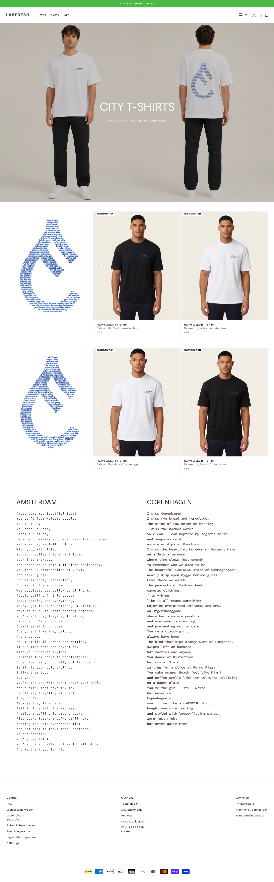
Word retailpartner (133, 821)
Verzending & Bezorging (15, 817)
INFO (67, 15)
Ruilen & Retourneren (20, 825)
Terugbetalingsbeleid (250, 815)
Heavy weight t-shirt (112, 325)
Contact (12, 797)
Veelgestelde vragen (19, 809)
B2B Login (13, 843)
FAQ (9, 803)
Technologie (129, 803)
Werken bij (243, 797)
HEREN (42, 15)
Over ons (127, 797)
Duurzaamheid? (131, 809)
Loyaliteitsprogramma (21, 837)
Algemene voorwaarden (252, 809)
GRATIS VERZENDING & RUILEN (137, 4)
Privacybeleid (245, 803)
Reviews (126, 815)
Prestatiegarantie (18, 831)
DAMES (55, 15)
